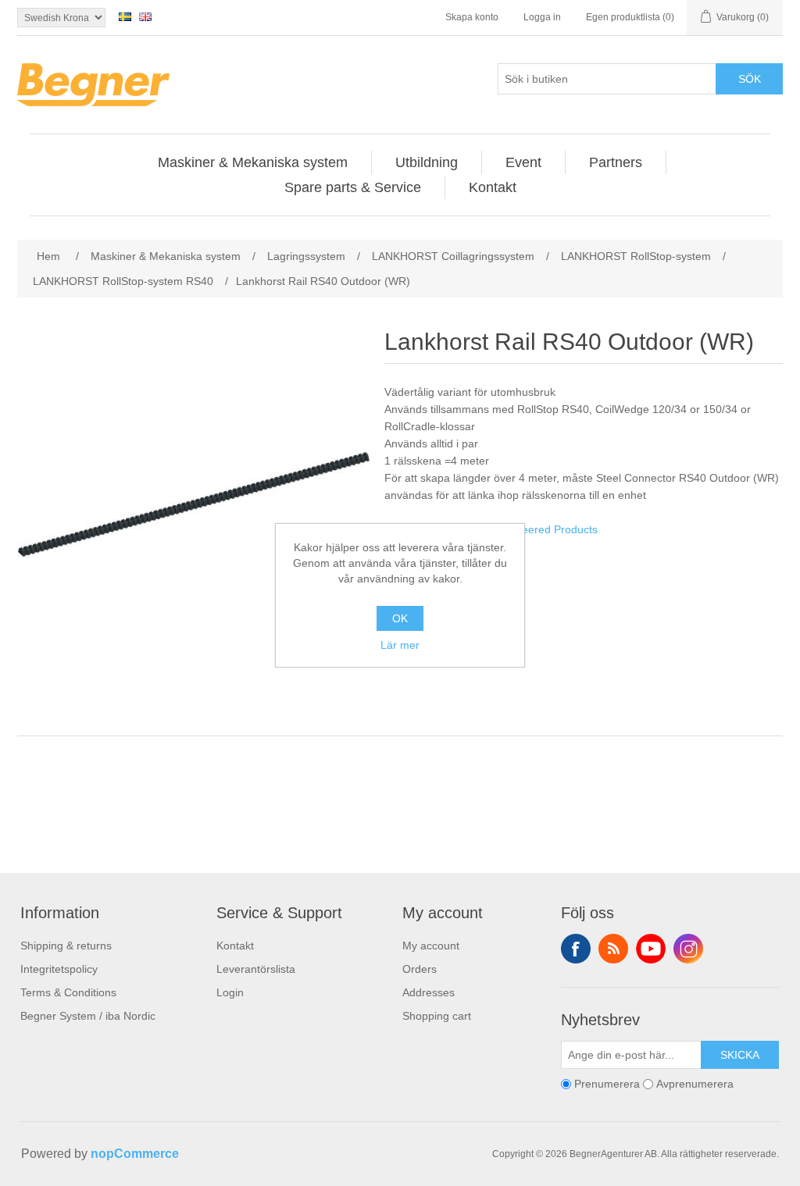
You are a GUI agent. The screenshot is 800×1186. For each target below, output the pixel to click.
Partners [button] (615, 162)
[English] (145, 16)
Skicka (739, 1055)
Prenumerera (607, 1083)
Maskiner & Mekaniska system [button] (253, 162)
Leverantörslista (255, 969)
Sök (749, 79)
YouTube (651, 948)
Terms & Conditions (68, 992)
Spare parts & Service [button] (352, 187)
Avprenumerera (695, 1083)
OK (400, 618)
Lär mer (400, 645)
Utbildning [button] (426, 162)
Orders (419, 969)
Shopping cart (436, 1016)
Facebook (576, 948)
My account (430, 945)
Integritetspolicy (59, 969)
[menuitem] (253, 162)
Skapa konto (471, 17)
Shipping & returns (66, 945)
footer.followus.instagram (688, 948)
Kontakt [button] (492, 187)
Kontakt (235, 945)
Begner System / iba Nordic (87, 1016)
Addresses (428, 992)
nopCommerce (135, 1153)
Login (230, 992)
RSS (613, 948)
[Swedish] (125, 16)
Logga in (542, 17)
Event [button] (523, 162)
